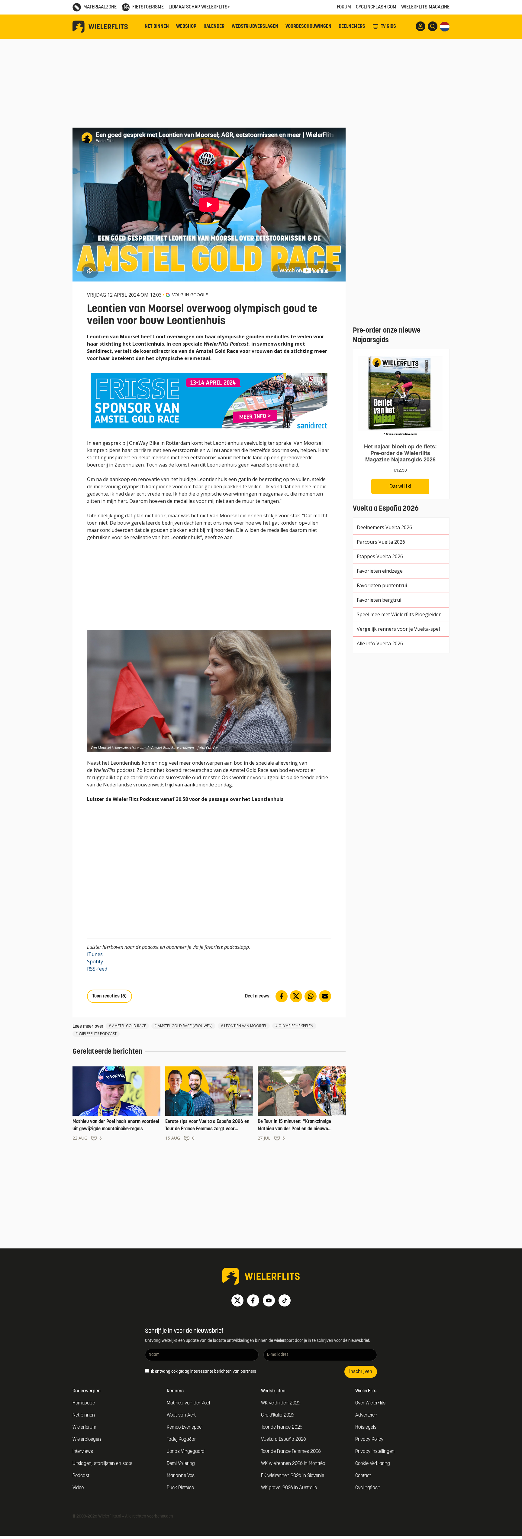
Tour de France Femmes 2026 (291, 1451)
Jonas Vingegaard (186, 1451)
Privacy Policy (369, 1439)
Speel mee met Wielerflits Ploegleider (399, 614)
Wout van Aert (181, 1415)
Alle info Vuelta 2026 (380, 643)
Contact (363, 1475)
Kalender (214, 26)
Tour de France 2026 (281, 1427)
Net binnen (157, 26)
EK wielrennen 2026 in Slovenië (292, 1475)
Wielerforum (84, 1427)
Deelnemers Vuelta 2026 (384, 527)
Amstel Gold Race (129, 1025)
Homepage (83, 1403)
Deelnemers (352, 26)
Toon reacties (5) (109, 996)
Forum (344, 7)
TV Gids (388, 26)
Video (78, 1487)
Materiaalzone (100, 7)
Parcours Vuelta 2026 (381, 541)
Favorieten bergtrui (379, 600)
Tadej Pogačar (181, 1439)
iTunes (95, 954)
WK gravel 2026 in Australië (289, 1487)
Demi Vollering (181, 1463)
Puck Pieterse (180, 1487)
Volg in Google (190, 295)
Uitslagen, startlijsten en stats (102, 1463)
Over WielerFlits (370, 1403)
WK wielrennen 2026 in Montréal (293, 1463)
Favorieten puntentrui (382, 585)
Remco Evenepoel (184, 1427)
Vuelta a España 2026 (283, 1439)
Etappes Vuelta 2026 (380, 556)
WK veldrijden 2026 (280, 1403)
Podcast (80, 1475)
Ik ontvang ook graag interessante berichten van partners (203, 1371)
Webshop (186, 26)
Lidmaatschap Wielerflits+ (199, 7)
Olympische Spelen (296, 1025)
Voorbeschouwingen (308, 26)
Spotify (95, 961)
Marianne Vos (181, 1475)
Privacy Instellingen (375, 1451)
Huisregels (365, 1427)
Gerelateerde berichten (107, 1052)
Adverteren (366, 1415)
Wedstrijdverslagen (255, 26)
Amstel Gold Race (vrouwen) (185, 1025)
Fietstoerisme (148, 7)
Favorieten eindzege (380, 571)
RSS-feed (97, 968)
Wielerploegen (86, 1439)
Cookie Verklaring (372, 1463)
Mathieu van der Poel (188, 1403)
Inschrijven (360, 1371)
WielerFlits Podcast (98, 1033)
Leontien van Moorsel (245, 1025)
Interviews (82, 1451)
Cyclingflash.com (376, 7)
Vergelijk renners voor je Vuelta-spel (398, 629)
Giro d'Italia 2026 (277, 1415)
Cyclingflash (367, 1487)
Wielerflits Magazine (425, 7)
